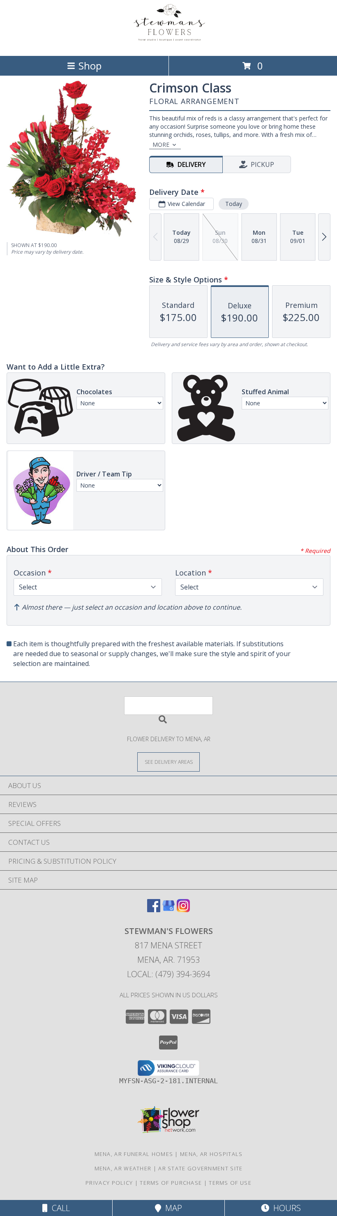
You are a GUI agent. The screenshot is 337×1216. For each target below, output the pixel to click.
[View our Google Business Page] (168, 909)
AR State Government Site (200, 1168)
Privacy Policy (109, 1182)
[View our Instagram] (183, 909)
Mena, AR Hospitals (211, 1154)
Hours (285, 1208)
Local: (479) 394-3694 (168, 974)
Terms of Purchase (171, 1182)
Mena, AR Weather (123, 1168)
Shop (90, 65)
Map (171, 1208)
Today (233, 204)
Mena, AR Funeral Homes (134, 1154)
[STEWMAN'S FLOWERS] (168, 44)
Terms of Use (230, 1182)
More (160, 144)
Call (59, 1208)
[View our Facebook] (153, 909)
